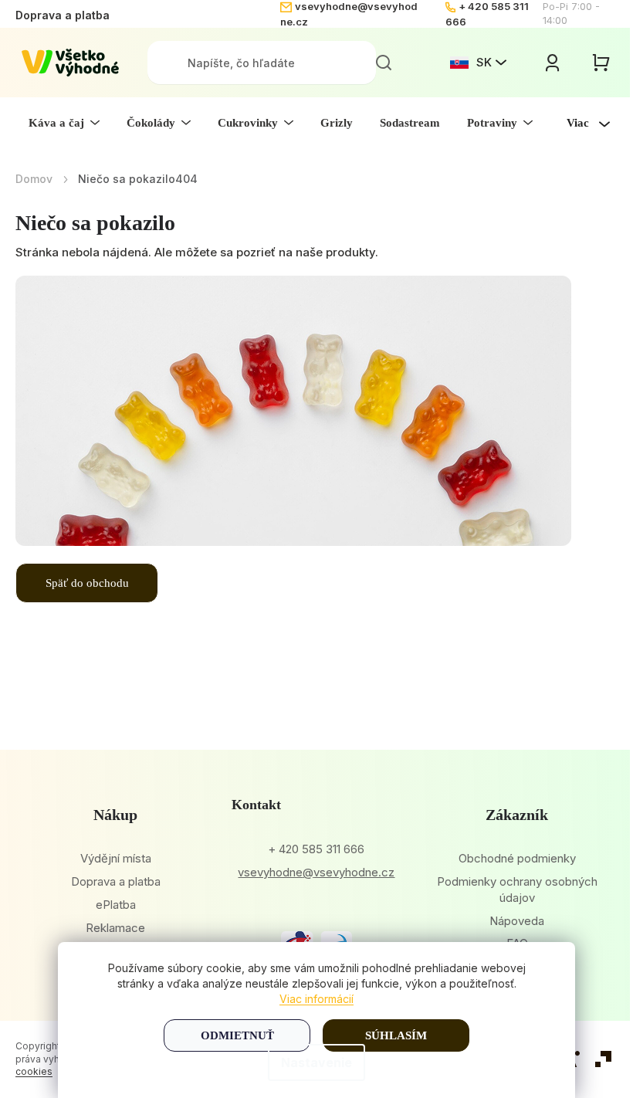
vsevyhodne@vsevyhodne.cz (316, 872)
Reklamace (115, 927)
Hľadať (383, 62)
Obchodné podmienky (517, 858)
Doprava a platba (62, 15)
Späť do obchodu (87, 583)
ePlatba (116, 904)
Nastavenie (316, 1062)
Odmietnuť (237, 1035)
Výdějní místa (115, 858)
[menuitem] (64, 122)
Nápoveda (516, 920)
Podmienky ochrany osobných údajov (517, 889)
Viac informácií (316, 998)
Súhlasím (396, 1035)
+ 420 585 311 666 (316, 849)
